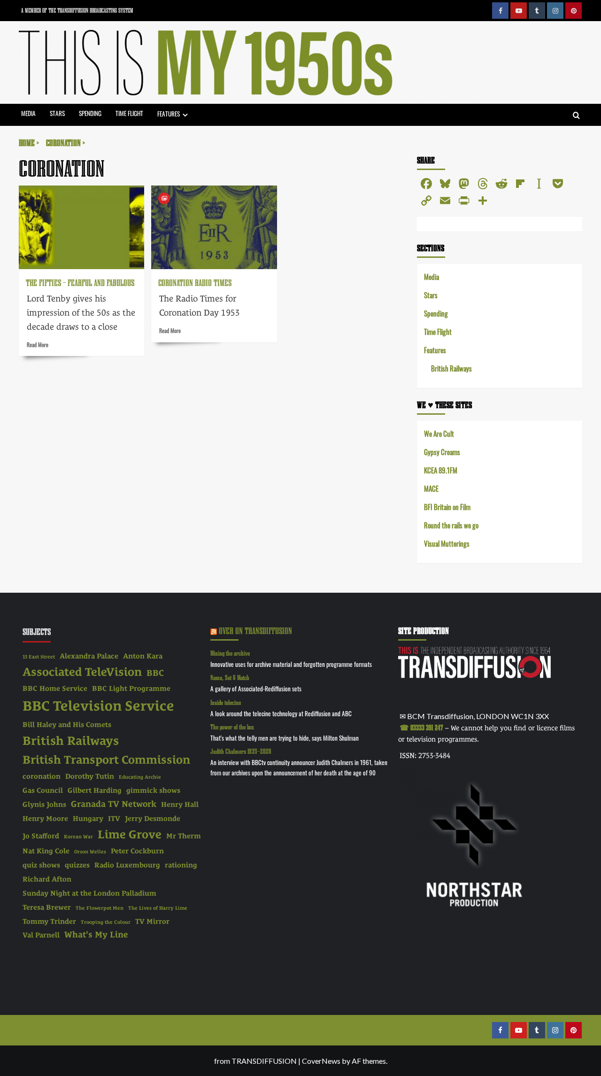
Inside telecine (225, 702)
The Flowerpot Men (99, 908)
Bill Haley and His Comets (67, 724)
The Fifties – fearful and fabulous (80, 282)
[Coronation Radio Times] (214, 227)
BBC (155, 673)
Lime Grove (130, 834)
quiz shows (41, 865)
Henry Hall (180, 804)
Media (28, 113)
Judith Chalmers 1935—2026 (240, 751)
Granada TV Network (113, 804)
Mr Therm (183, 836)
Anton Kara (142, 656)
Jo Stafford (41, 836)
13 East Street (39, 656)
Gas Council (43, 790)
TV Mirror (152, 921)
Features (168, 113)
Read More (37, 344)
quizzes (77, 865)
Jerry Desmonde (152, 818)
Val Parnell (41, 935)
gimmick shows (153, 790)
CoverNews (321, 1060)
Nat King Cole (46, 851)
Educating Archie (140, 777)
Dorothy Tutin (89, 776)
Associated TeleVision (82, 672)
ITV (114, 818)
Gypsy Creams (442, 451)
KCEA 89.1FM (440, 469)
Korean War (78, 836)
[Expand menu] (185, 115)
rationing (181, 865)
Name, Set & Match (229, 677)
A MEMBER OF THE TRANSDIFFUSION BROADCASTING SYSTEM (77, 10)
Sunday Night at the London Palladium (89, 893)
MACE (431, 488)
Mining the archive (230, 653)
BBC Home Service (55, 688)
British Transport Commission (106, 759)
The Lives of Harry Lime (157, 908)
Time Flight (129, 113)
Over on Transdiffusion (255, 630)
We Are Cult (439, 433)
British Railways (451, 368)
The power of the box (232, 726)
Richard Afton (47, 879)
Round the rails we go (451, 524)
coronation (42, 776)
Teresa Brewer (47, 907)
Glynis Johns (44, 804)
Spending (90, 113)
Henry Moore (45, 818)
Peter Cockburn (137, 851)
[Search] (576, 116)
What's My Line (96, 934)
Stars (57, 113)
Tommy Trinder (49, 921)
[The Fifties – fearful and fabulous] (81, 227)
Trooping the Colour (106, 922)
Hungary (88, 818)
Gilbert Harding (95, 790)
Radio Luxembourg (127, 865)
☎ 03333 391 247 (421, 727)
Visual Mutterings (447, 543)
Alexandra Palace (89, 656)
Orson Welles (90, 851)
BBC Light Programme (131, 688)
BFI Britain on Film (447, 506)
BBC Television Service (98, 706)
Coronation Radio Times (194, 282)
